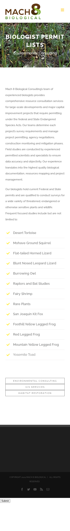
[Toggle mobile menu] (63, 10)
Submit (5, 501)
